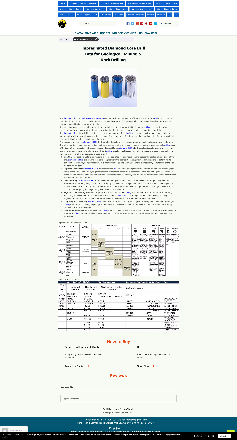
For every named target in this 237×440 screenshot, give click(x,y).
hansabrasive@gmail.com (134, 419)
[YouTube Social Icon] (141, 23)
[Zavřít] (234, 436)
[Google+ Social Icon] (137, 23)
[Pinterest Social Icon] (146, 23)
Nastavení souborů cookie (204, 436)
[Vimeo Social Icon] (155, 23)
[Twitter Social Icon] (132, 23)
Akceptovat (224, 436)
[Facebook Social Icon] (128, 23)
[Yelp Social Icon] (150, 23)
